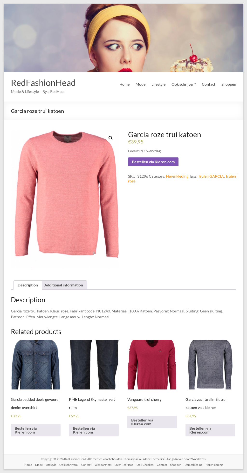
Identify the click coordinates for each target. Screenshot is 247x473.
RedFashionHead (43, 82)
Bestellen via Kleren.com (153, 161)
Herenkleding (177, 176)
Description (28, 285)
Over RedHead (124, 465)
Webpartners (103, 465)
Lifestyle (158, 84)
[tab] (28, 285)
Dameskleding (193, 465)
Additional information (63, 285)
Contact (208, 84)
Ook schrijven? (184, 84)
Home (124, 84)
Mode (140, 84)
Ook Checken (145, 465)
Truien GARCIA (211, 176)
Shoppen (228, 84)
